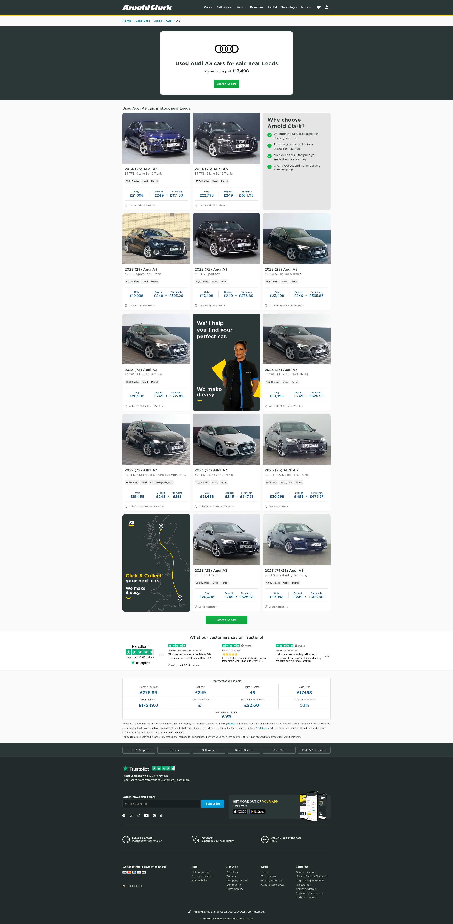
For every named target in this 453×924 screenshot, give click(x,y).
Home (126, 20)
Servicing (288, 7)
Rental (272, 7)
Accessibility (199, 880)
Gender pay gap (305, 872)
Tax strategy (303, 884)
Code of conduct (306, 897)
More (305, 7)
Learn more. (182, 780)
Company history (237, 880)
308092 (231, 723)
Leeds (157, 20)
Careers (174, 750)
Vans (240, 7)
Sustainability (234, 889)
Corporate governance (310, 880)
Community (233, 884)
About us (232, 872)
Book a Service (244, 750)
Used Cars (142, 20)
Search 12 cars (226, 84)
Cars (207, 7)
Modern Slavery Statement (312, 876)
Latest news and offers (138, 797)
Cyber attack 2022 (272, 884)
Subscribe (213, 803)
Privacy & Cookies (272, 880)
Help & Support (139, 750)
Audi (169, 20)
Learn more (240, 806)
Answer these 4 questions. (251, 911)
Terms (264, 872)
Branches (256, 7)
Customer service (202, 876)
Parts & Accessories (314, 750)
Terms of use (269, 876)
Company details (306, 889)
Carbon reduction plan (310, 893)
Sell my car (225, 7)
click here (262, 728)
